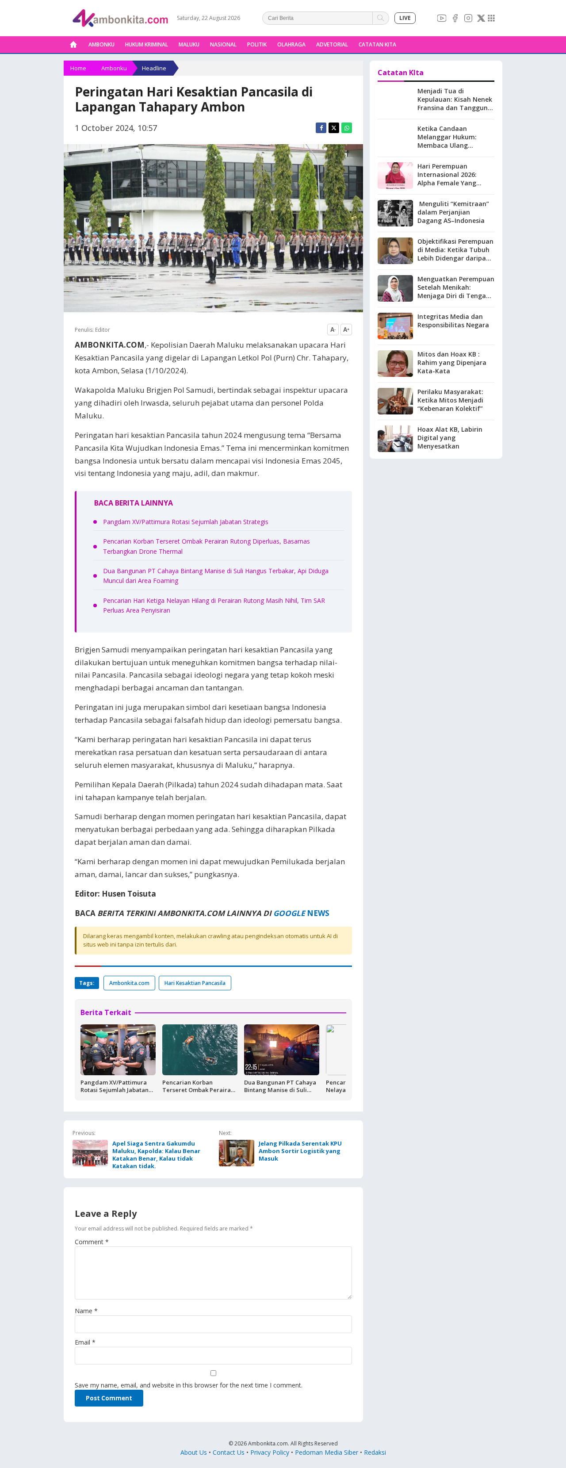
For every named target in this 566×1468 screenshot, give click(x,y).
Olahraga (291, 44)
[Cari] (381, 18)
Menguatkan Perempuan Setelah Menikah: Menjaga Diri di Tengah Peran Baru (455, 291)
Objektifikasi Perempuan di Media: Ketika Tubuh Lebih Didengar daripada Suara (455, 254)
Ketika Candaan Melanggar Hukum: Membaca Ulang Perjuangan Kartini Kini (453, 141)
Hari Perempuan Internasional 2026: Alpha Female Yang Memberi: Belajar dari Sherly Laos (450, 183)
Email (85, 1342)
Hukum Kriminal (146, 44)
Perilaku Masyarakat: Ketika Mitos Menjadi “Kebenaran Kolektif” (450, 400)
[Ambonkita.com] (73, 44)
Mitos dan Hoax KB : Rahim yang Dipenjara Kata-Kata (451, 362)
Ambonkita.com (129, 983)
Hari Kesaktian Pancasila (195, 983)
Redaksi (375, 1452)
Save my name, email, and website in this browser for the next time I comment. (188, 1385)
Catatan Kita (377, 44)
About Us (193, 1452)
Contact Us (229, 1452)
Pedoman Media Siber (326, 1452)
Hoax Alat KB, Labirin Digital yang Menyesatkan (449, 437)
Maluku (189, 44)
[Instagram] (468, 18)
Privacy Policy (269, 1452)
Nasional (223, 44)
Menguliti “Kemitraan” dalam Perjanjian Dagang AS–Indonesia (453, 212)
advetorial (332, 44)
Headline (154, 68)
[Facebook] (455, 18)
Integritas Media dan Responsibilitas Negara (453, 320)
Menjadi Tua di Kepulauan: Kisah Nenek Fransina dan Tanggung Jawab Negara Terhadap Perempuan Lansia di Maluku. (455, 112)
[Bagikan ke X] (334, 128)
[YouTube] (441, 18)
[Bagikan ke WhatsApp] (346, 128)
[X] (481, 18)
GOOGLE (289, 913)
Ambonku (101, 44)
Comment (92, 1242)
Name (86, 1311)
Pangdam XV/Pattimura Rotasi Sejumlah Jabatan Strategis (185, 521)
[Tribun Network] (491, 18)
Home (78, 68)
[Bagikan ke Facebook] (321, 128)
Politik (257, 44)
